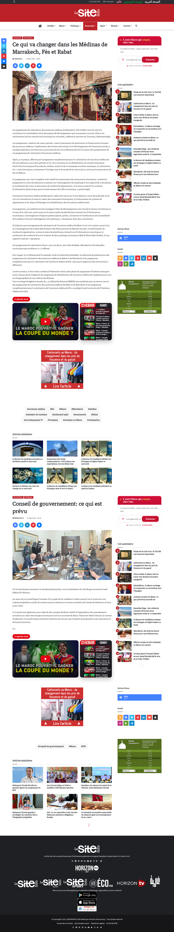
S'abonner (150, 59)
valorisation (94, 420)
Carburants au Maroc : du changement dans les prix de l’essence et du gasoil (145, 106)
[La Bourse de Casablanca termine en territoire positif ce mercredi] (27, 448)
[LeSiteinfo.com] (87, 13)
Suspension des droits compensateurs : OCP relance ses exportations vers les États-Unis (61, 461)
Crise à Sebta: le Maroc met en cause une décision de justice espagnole (145, 117)
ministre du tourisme (37, 414)
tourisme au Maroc (73, 420)
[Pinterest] (33, 65)
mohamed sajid (60, 414)
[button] (45, 321)
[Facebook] (15, 65)
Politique (75, 26)
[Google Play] (97, 861)
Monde (114, 26)
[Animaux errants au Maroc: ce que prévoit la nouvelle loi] (125, 141)
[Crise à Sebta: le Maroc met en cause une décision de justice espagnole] (125, 118)
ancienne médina (36, 409)
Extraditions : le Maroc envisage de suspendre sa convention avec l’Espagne (147, 129)
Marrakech (78, 409)
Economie (89, 26)
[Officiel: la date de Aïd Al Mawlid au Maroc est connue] (125, 186)
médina (93, 409)
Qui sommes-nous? (82, 923)
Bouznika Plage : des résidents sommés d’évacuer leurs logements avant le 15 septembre (147, 151)
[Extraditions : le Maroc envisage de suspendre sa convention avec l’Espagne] (125, 130)
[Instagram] (94, 861)
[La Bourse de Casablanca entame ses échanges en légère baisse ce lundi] (125, 164)
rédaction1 (18, 59)
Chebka (50, 26)
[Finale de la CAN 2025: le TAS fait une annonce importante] (125, 95)
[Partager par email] (3, 66)
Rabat (95, 414)
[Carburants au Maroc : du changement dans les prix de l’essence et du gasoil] (125, 107)
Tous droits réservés (115, 919)
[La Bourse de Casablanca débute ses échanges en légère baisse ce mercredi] (96, 448)
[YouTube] (88, 861)
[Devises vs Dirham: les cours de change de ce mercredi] (27, 476)
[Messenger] (39, 65)
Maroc (62, 26)
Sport (102, 26)
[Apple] (91, 861)
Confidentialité (147, 66)
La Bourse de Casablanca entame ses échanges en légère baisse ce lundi (147, 163)
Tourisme (53, 420)
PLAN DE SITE (111, 923)
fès (52, 409)
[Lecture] (45, 321)
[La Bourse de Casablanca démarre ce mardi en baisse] (96, 476)
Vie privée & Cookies (65, 923)
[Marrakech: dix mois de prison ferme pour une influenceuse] (125, 175)
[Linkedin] (27, 65)
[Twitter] (21, 65)
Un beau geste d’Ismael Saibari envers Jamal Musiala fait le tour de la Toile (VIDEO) (146, 197)
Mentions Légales (98, 923)
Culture (126, 26)
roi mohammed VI (34, 420)
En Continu (28, 38)
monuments (80, 414)
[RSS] (73, 861)
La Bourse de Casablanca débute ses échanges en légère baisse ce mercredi (96, 461)
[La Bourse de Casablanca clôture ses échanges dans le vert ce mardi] (62, 476)
